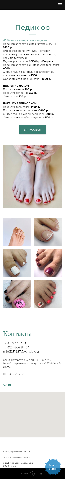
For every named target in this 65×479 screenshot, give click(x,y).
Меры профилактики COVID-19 (16, 452)
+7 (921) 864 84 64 (16, 347)
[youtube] (10, 385)
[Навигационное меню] (60, 4)
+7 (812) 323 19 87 (15, 343)
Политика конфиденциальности (17, 457)
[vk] (5, 385)
